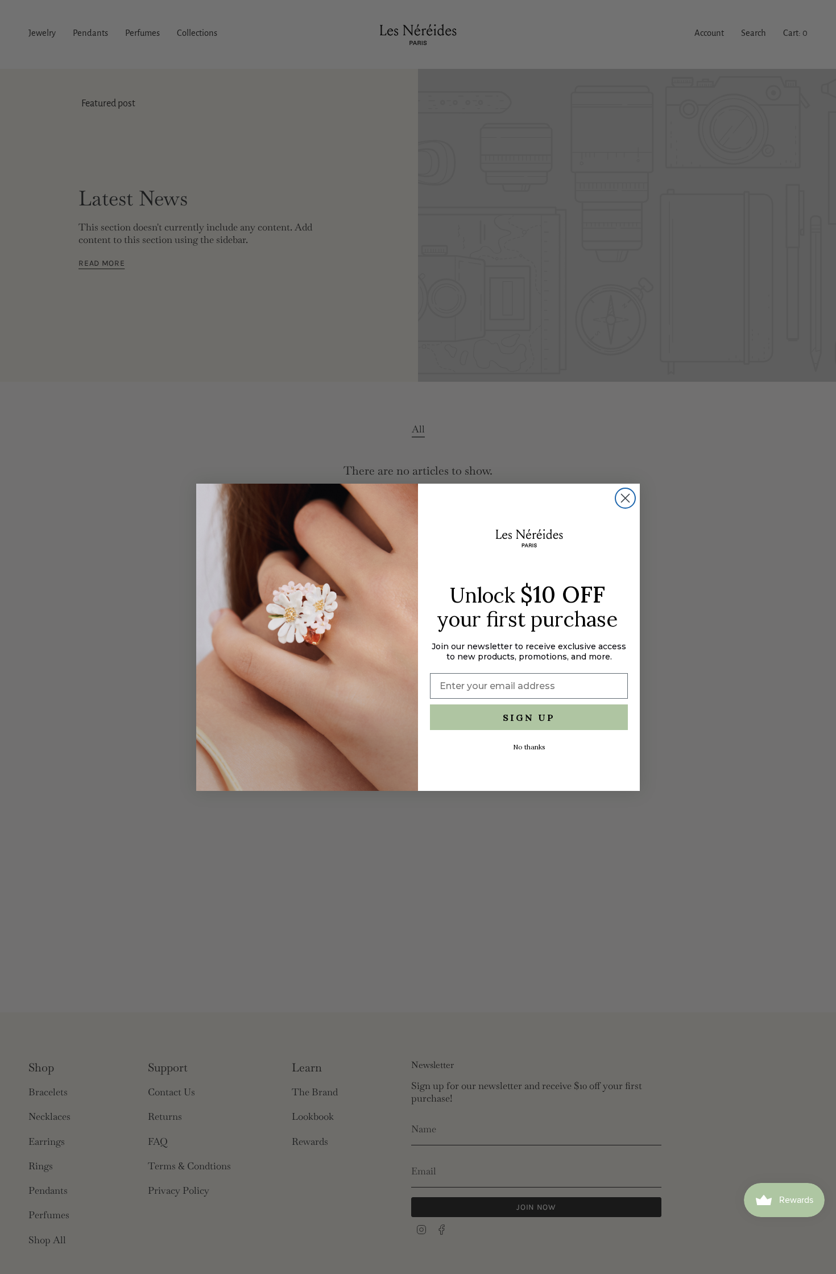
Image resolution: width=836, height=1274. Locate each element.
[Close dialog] (625, 498)
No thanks (529, 747)
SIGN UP (529, 717)
